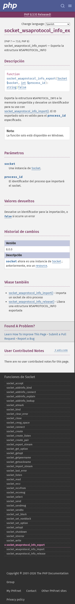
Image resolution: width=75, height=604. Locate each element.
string (11, 87)
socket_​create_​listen (19, 435)
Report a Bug (25, 338)
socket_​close (14, 418)
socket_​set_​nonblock (19, 518)
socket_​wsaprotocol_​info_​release (26, 553)
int (23, 83)
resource (41, 265)
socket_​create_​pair (18, 440)
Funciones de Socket (19, 377)
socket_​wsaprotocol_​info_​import (25, 549)
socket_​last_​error (17, 470)
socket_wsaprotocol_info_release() (31, 301)
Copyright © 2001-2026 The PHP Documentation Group (37, 578)
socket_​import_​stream (20, 466)
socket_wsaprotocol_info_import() (26, 111)
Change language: (33, 24)
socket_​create (15, 431)
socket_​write (14, 540)
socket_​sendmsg (16, 505)
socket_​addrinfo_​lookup (20, 400)
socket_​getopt (15, 453)
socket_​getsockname (19, 462)
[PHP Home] (10, 6)
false (22, 87)
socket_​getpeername (19, 457)
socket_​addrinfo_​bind (19, 387)
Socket (62, 78)
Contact (31, 591)
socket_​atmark (15, 405)
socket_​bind (14, 409)
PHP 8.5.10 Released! (37, 14)
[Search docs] (62, 5)
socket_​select (15, 496)
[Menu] (70, 5)
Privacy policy (16, 599)
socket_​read (14, 479)
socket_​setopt (15, 527)
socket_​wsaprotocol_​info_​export (26, 545)
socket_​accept (15, 383)
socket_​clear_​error (17, 414)
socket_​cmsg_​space (18, 422)
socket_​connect (16, 427)
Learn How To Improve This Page (25, 334)
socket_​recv (13, 483)
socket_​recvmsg (16, 492)
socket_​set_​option (17, 523)
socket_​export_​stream (19, 444)
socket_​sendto (15, 510)
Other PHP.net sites (54, 591)
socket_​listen (14, 475)
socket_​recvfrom (16, 488)
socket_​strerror (15, 536)
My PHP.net (14, 591)
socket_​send (14, 501)
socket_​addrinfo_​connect (21, 392)
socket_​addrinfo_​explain (21, 396)
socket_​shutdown (17, 531)
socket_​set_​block (17, 514)
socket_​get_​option (17, 448)
